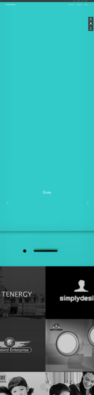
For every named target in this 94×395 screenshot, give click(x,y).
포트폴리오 (91, 20)
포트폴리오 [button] (79, 4)
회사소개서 (91, 24)
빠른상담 (90, 29)
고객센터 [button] (86, 4)
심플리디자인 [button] (71, 4)
